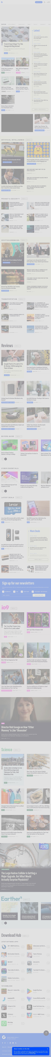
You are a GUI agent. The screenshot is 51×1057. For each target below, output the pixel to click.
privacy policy (32, 1052)
